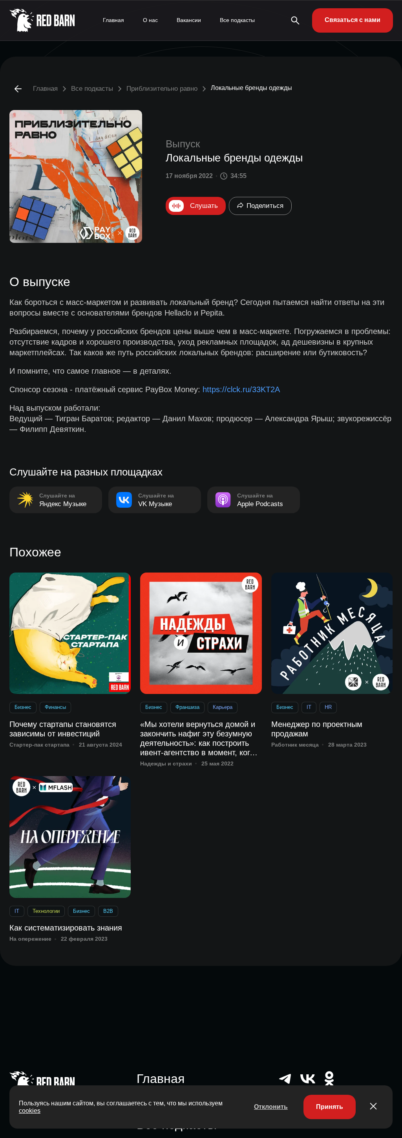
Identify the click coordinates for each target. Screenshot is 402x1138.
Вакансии (189, 20)
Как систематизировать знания (65, 927)
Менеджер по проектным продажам (316, 729)
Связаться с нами (352, 20)
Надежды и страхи (166, 763)
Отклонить (271, 1106)
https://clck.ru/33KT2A (241, 389)
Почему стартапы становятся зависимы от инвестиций (62, 729)
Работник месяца (295, 745)
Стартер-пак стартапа (39, 745)
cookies (29, 1110)
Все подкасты (237, 20)
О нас (150, 20)
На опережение (30, 939)
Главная (113, 20)
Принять (329, 1106)
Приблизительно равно (161, 88)
